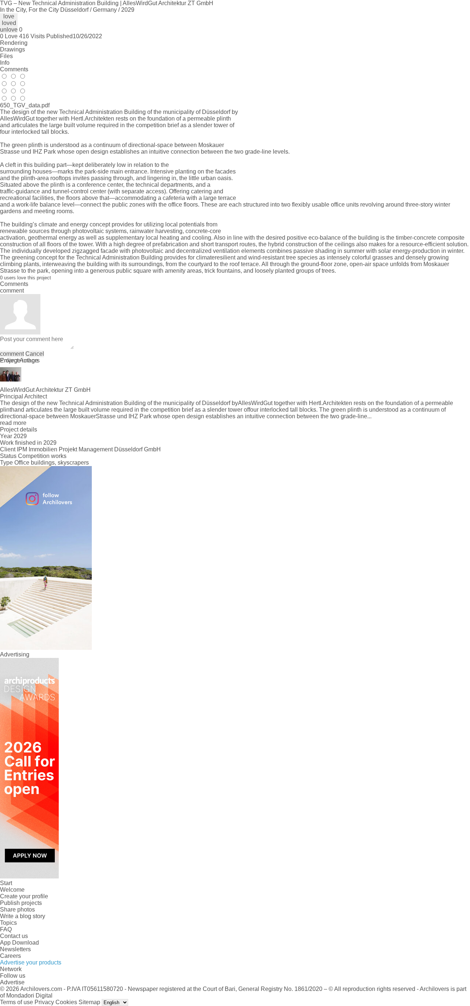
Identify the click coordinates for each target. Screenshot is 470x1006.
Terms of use (16, 1002)
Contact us (14, 936)
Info (5, 63)
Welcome (12, 890)
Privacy (44, 1002)
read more (13, 423)
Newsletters (15, 949)
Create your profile (24, 896)
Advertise (12, 982)
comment (12, 354)
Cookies (66, 1002)
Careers (10, 956)
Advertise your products (30, 962)
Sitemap (89, 1002)
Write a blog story (22, 916)
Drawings (12, 49)
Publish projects (21, 903)
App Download (19, 942)
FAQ (6, 929)
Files (6, 56)
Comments (14, 69)
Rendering (14, 43)
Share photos (17, 909)
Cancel (34, 354)
